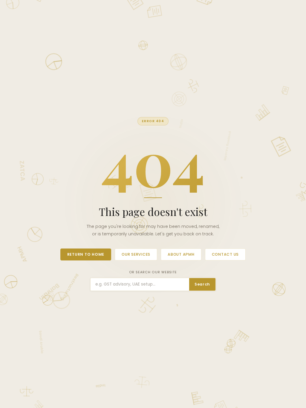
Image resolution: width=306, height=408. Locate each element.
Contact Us (225, 254)
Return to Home (85, 254)
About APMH (181, 254)
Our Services (136, 254)
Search (202, 284)
